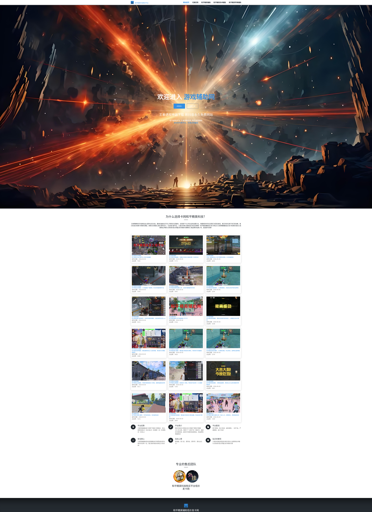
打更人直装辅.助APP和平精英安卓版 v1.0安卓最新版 (223, 260)
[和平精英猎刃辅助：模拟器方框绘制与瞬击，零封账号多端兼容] (186, 352)
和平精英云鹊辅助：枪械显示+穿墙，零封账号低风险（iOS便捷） (185, 403)
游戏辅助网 (199, 96)
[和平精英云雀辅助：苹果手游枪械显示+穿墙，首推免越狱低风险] (149, 388)
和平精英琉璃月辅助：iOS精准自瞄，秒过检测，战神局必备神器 (222, 367)
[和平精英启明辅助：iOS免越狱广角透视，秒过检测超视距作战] (149, 280)
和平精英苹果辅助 (235, 3)
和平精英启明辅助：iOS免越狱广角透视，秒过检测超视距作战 (148, 295)
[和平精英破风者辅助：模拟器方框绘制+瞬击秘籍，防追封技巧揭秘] (186, 423)
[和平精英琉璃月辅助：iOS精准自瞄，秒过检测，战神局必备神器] (223, 352)
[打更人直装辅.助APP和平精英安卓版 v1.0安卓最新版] (223, 245)
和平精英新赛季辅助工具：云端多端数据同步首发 (185, 295)
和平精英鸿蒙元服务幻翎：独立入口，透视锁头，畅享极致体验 (223, 438)
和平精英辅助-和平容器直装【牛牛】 (183, 330)
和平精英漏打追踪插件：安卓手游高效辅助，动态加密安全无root (147, 331)
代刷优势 (195, 3)
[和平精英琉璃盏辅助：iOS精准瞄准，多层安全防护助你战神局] (223, 280)
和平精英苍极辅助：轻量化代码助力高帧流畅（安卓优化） (185, 260)
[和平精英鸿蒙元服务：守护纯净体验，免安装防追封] (149, 423)
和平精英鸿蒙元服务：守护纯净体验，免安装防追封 (148, 438)
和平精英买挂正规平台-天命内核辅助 (146, 259)
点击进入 (179, 106)
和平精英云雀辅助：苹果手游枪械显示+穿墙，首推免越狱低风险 (148, 403)
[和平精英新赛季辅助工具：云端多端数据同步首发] (186, 280)
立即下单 (192, 106)
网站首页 (186, 3)
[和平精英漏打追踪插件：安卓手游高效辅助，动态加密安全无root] (149, 316)
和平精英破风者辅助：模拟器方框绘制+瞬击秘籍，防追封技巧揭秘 (185, 438)
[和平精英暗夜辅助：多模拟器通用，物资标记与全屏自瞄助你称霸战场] (223, 388)
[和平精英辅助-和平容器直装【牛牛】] (186, 316)
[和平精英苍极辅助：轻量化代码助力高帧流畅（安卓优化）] (186, 245)
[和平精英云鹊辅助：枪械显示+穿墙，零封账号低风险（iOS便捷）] (186, 388)
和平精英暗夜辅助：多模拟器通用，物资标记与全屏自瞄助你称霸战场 (223, 403)
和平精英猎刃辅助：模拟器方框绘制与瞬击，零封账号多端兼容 (185, 367)
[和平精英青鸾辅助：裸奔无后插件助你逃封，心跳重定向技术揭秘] (223, 316)
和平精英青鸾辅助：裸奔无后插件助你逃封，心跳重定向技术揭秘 (222, 331)
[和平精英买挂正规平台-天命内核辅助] (149, 245)
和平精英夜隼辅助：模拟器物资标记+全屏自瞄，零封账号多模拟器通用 (148, 367)
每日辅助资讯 (174, 327)
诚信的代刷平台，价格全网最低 (186, 123)
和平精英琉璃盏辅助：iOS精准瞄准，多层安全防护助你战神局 (222, 295)
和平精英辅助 (206, 3)
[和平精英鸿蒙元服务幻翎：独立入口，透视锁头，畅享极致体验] (223, 423)
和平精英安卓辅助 (220, 3)
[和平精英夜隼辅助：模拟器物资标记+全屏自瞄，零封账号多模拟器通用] (149, 352)
